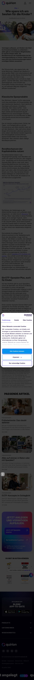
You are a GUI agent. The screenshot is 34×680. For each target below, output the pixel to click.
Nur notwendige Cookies (17, 363)
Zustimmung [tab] (6, 320)
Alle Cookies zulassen (17, 351)
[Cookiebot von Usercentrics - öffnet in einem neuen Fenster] (24, 315)
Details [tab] (16, 320)
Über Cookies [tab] (27, 320)
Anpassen (16, 357)
